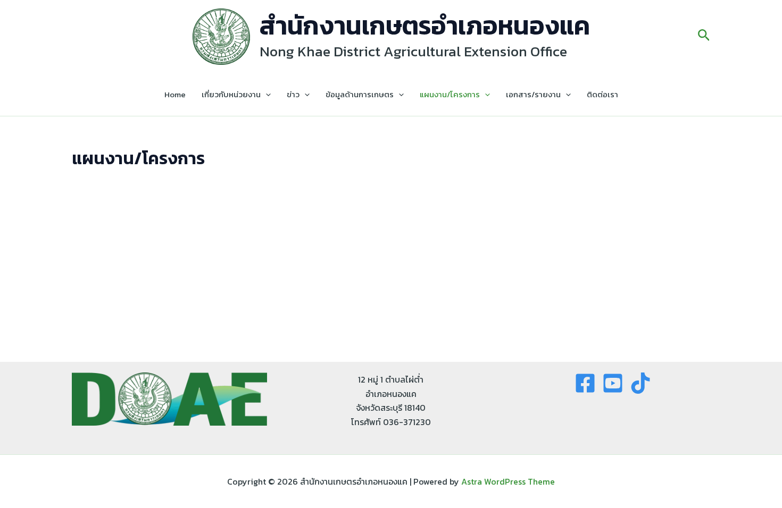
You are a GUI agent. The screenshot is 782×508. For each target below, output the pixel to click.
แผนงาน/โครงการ (450, 94)
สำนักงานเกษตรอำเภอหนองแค (425, 25)
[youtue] (612, 383)
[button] (704, 37)
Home (175, 94)
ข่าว (293, 94)
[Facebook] (585, 383)
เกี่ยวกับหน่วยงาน (231, 94)
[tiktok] (640, 383)
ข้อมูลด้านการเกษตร (360, 94)
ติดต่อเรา (602, 94)
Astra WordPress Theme (508, 481)
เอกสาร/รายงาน (533, 94)
